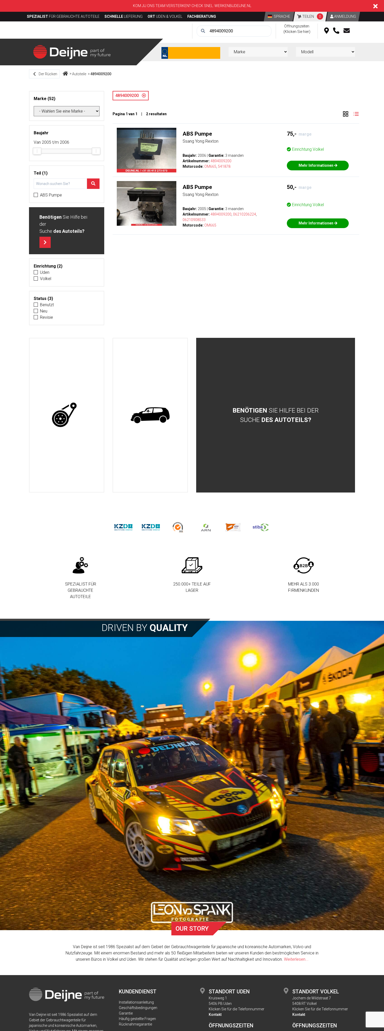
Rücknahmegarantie (135, 1024)
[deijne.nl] (71, 51)
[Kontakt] (346, 31)
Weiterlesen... (296, 959)
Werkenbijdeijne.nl (232, 6)
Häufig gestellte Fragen (137, 1019)
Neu (43, 311)
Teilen (311, 16)
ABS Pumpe (51, 195)
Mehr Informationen (316, 165)
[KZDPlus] (151, 527)
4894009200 (100, 74)
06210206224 (244, 214)
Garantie (126, 1013)
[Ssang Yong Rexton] (146, 150)
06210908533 (194, 220)
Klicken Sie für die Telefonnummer (236, 1009)
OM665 (210, 166)
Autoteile (79, 74)
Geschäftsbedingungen (138, 1008)
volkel (45, 278)
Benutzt (47, 304)
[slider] (37, 151)
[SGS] (178, 527)
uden (44, 272)
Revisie (46, 317)
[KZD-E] (123, 527)
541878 (224, 166)
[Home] (65, 74)
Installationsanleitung (136, 1002)
